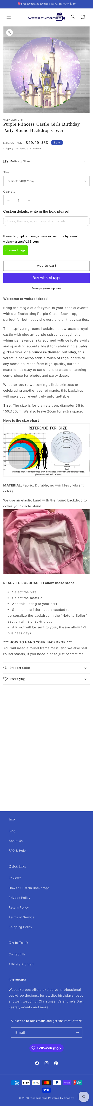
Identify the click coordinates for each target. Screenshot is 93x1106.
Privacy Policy (19, 897)
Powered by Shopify (61, 1097)
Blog (12, 831)
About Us (16, 841)
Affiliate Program (21, 964)
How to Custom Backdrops (29, 888)
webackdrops (39, 1097)
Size (6, 172)
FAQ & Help (17, 850)
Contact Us (17, 954)
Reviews (15, 878)
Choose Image (15, 250)
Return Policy (19, 907)
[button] (8, 16)
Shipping (8, 148)
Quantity (9, 191)
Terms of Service (22, 917)
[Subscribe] (77, 1032)
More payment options (46, 288)
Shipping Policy (20, 927)
